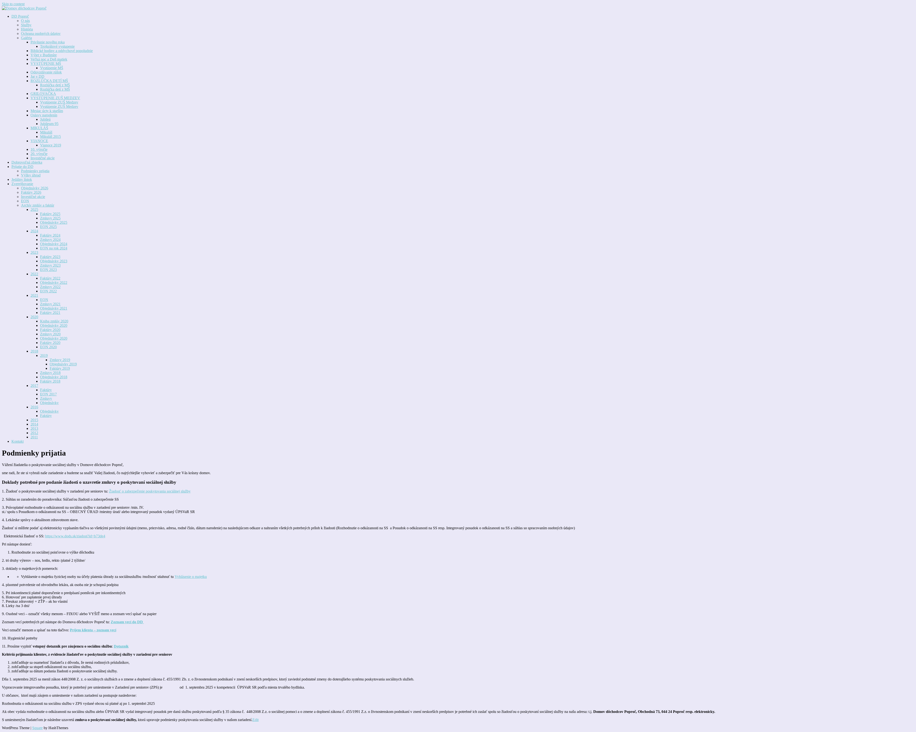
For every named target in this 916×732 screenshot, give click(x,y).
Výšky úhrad (31, 175)
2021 (34, 295)
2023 (34, 252)
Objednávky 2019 (63, 364)
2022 (34, 274)
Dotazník (121, 646)
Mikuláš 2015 (50, 137)
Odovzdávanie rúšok (46, 72)
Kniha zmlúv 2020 (54, 321)
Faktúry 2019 (60, 368)
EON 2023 (48, 270)
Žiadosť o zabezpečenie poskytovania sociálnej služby (150, 491)
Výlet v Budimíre (44, 55)
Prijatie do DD (22, 167)
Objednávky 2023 (53, 261)
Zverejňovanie (22, 184)
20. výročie (39, 154)
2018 (34, 351)
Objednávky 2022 (53, 282)
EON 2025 (48, 227)
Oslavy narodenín (44, 115)
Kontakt (17, 441)
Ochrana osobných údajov (41, 33)
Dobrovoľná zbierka (26, 162)
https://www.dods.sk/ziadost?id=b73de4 (75, 536)
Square (37, 728)
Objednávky (49, 403)
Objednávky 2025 (53, 222)
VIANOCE (39, 141)
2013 (34, 428)
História (27, 29)
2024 (34, 231)
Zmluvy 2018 (50, 373)
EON (25, 201)
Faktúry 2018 (50, 381)
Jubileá (45, 119)
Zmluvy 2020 (50, 334)
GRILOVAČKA (43, 94)
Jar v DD (37, 76)
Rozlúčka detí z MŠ (55, 85)
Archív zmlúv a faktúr (37, 205)
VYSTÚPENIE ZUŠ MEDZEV (55, 98)
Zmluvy (46, 398)
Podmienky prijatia (35, 171)
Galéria (26, 38)
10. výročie (39, 149)
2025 (34, 210)
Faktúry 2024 (50, 235)
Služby (26, 25)
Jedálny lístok (21, 179)
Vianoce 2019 (50, 145)
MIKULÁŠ (39, 128)
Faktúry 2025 (50, 214)
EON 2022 (48, 291)
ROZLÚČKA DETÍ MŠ (49, 81)
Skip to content (13, 4)
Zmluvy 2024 (50, 240)
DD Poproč (20, 16)
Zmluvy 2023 (50, 265)
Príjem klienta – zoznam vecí (93, 630)
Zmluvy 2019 (60, 360)
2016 (34, 407)
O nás (25, 21)
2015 (34, 420)
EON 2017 (48, 394)
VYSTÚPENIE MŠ (46, 64)
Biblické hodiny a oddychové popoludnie (62, 51)
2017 (34, 386)
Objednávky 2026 (34, 188)
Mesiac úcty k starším (47, 111)
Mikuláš (46, 132)
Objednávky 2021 (53, 308)
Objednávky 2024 (53, 244)
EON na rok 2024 (53, 248)
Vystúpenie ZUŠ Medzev (59, 102)
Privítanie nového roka (48, 42)
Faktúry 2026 (31, 192)
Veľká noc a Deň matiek (49, 59)
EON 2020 (48, 347)
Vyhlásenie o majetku (191, 577)
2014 (34, 424)
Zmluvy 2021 (50, 304)
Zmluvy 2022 (50, 287)
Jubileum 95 (49, 124)
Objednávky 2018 (53, 377)
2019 (44, 355)
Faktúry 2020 (50, 330)
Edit (255, 720)
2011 (34, 437)
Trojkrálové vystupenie (57, 46)
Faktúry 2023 (50, 257)
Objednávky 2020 (53, 325)
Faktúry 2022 (50, 278)
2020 (34, 317)
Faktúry (46, 390)
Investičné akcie (43, 158)
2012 (34, 433)
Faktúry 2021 (50, 313)
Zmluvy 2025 (50, 218)
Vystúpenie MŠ (51, 68)
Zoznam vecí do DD (127, 622)
